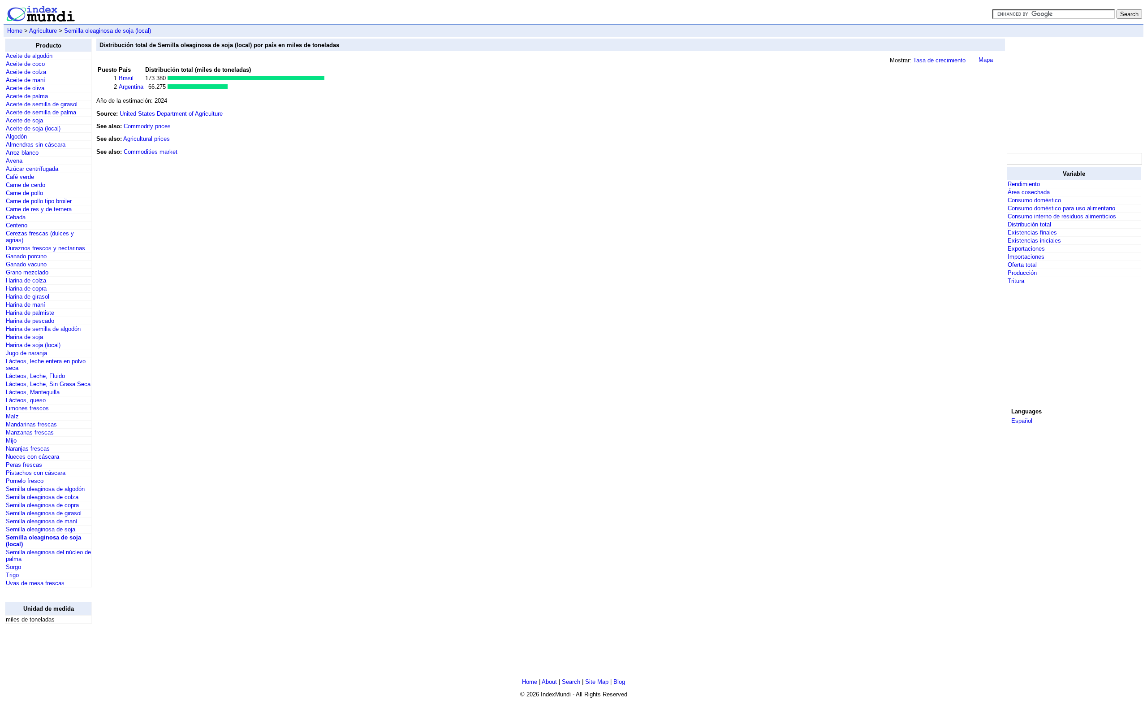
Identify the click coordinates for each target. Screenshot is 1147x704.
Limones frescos (27, 408)
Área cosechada (1029, 192)
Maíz (12, 416)
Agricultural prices (146, 138)
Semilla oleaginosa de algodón (45, 489)
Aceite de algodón (29, 55)
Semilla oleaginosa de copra (42, 505)
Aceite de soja (24, 120)
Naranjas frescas (28, 448)
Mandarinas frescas (31, 424)
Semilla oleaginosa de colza (42, 497)
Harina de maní (25, 304)
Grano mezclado (27, 272)
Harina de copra (26, 288)
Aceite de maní (25, 80)
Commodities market (150, 151)
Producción (1022, 272)
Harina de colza (26, 280)
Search (571, 681)
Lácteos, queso (26, 400)
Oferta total (1022, 264)
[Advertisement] (1074, 95)
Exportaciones (1026, 248)
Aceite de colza (26, 72)
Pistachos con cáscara (35, 472)
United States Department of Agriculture (171, 113)
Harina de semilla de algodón (43, 329)
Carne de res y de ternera (39, 209)
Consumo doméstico (1034, 200)
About (549, 681)
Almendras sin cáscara (35, 144)
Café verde (20, 177)
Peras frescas (24, 464)
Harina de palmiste (30, 312)
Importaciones (1026, 256)
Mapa (986, 59)
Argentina (131, 86)
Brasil (126, 78)
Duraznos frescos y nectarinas (45, 248)
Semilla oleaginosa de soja (40, 529)
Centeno (16, 225)
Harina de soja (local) (33, 345)
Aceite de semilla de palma (41, 112)
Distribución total (1029, 224)
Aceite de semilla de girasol (42, 104)
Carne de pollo (24, 193)
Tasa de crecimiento (939, 60)
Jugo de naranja (26, 353)
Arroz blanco (22, 152)
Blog (619, 681)
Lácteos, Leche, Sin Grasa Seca (48, 384)
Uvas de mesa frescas (35, 583)
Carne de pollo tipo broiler (39, 201)
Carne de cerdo (25, 185)
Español (1021, 420)
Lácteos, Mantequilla (33, 392)
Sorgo (13, 567)
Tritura (1016, 281)
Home (14, 30)
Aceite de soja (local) (33, 128)
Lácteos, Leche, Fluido (35, 376)
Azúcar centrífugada (32, 168)
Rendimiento (1024, 184)
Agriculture (43, 30)
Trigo (12, 575)
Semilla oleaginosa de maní (42, 521)
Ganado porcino (26, 256)
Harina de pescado (30, 320)
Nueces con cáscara (32, 456)
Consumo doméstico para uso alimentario (1061, 208)
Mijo (11, 440)
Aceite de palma (27, 96)
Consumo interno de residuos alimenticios (1062, 216)
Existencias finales (1032, 232)
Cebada (16, 217)
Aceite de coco (25, 64)
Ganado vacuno (26, 264)
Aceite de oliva (25, 88)
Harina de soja (24, 337)
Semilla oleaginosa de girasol (44, 513)
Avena (14, 160)
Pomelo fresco (24, 481)
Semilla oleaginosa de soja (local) (107, 30)
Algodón (16, 136)
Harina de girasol (27, 296)
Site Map (596, 681)
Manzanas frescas (30, 432)
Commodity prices (147, 126)
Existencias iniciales (1034, 240)
